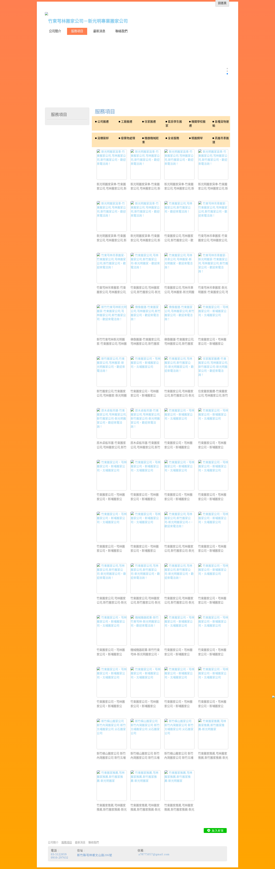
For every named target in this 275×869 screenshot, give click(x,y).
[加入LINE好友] (215, 830)
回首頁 (222, 3)
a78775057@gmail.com (154, 854)
